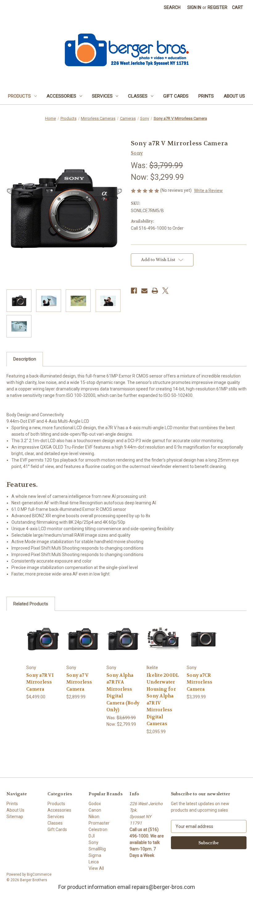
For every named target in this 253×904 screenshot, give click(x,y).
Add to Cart (163, 646)
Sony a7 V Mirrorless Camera (79, 682)
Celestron (98, 829)
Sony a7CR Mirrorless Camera (200, 682)
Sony (93, 842)
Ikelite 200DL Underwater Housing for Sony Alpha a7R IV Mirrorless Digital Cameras (163, 699)
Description (24, 359)
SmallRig (97, 848)
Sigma (95, 855)
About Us (234, 96)
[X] (165, 290)
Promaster (99, 823)
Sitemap (14, 816)
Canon (95, 810)
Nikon (94, 816)
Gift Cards (176, 96)
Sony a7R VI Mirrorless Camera (40, 682)
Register (217, 7)
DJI (92, 835)
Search (172, 7)
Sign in (194, 7)
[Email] (144, 290)
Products (19, 96)
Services (102, 96)
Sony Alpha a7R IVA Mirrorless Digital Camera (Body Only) (122, 692)
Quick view (43, 639)
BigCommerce (39, 874)
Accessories (61, 96)
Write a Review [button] (208, 190)
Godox (95, 803)
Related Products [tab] (30, 604)
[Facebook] (134, 290)
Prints (206, 96)
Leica (94, 861)
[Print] (155, 290)
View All (96, 868)
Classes (137, 96)
